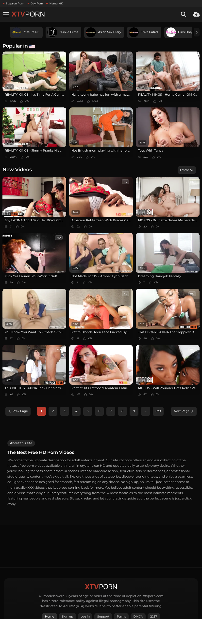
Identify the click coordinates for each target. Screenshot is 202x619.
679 (158, 411)
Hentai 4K (56, 3)
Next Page (181, 411)
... (146, 411)
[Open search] (183, 14)
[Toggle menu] (6, 14)
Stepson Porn (15, 3)
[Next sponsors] (197, 32)
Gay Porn (37, 3)
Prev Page (20, 411)
